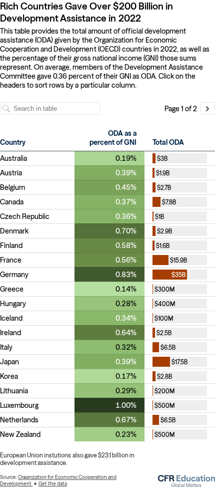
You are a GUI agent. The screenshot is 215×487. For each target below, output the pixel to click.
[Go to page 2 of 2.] (207, 108)
